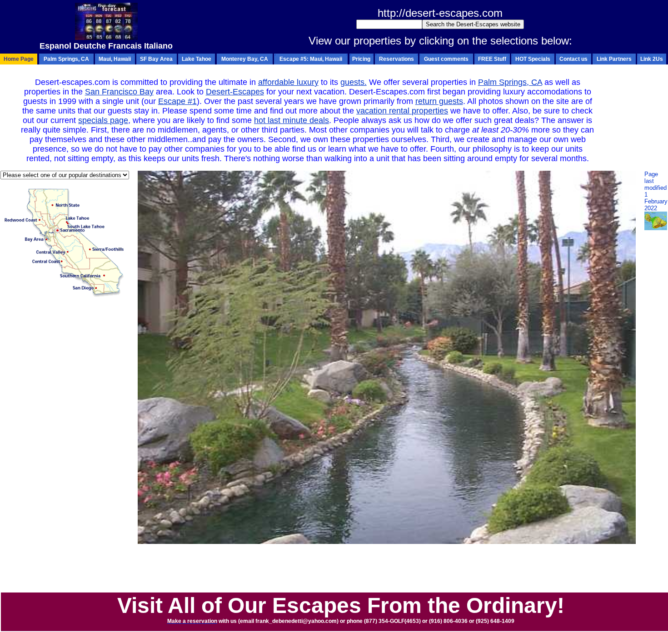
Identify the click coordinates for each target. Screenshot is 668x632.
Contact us (573, 59)
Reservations (396, 59)
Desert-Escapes (235, 91)
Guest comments (446, 59)
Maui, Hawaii (115, 59)
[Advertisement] (334, 571)
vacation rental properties (402, 110)
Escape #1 (177, 101)
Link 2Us (651, 59)
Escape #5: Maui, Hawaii (310, 59)
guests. (353, 82)
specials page (103, 120)
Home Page (19, 59)
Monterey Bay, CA (244, 59)
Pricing (361, 59)
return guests (439, 101)
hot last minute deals (291, 120)
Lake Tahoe (196, 59)
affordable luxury (288, 82)
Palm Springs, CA (66, 59)
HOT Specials (532, 59)
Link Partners (614, 59)
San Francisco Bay (119, 91)
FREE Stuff (492, 59)
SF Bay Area (156, 59)
